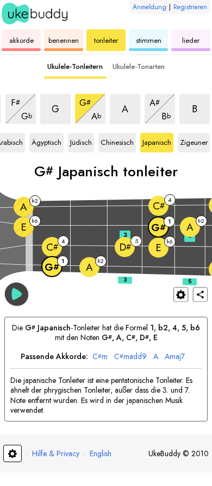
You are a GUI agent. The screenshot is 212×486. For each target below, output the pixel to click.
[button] (16, 293)
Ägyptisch (46, 140)
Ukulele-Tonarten (139, 66)
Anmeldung (149, 7)
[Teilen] (200, 294)
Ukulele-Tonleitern (75, 66)
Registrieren (190, 7)
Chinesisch (117, 140)
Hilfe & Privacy (55, 453)
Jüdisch (82, 140)
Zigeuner (194, 140)
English (100, 453)
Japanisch (156, 140)
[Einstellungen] (180, 294)
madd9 (130, 356)
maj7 (175, 356)
